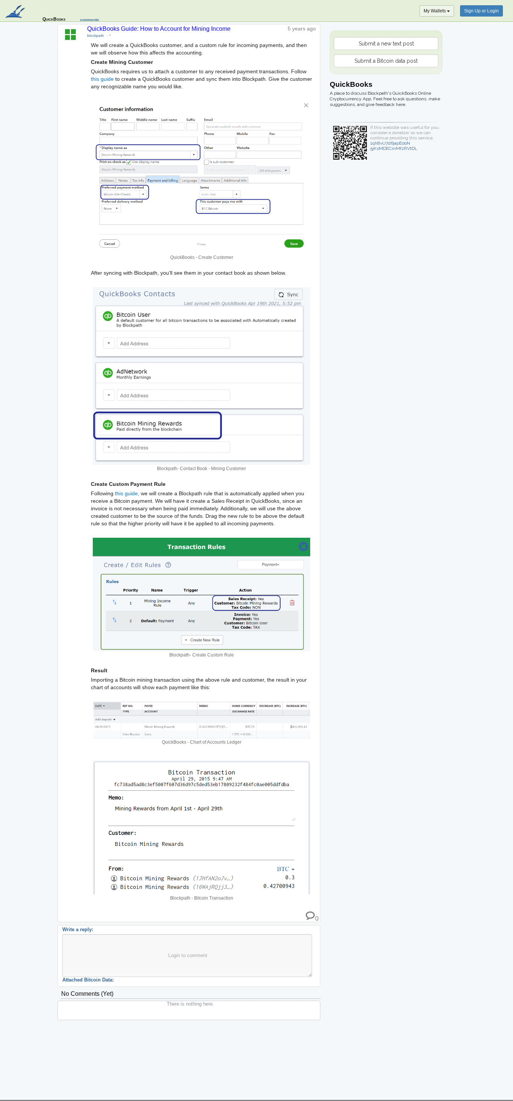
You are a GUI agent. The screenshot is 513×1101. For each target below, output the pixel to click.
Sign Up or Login (481, 11)
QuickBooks (53, 19)
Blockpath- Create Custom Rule (201, 655)
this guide (102, 79)
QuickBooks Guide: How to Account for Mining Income (159, 29)
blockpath (95, 35)
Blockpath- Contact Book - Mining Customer (201, 468)
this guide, (127, 493)
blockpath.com (16, 12)
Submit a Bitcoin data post (386, 61)
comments (89, 20)
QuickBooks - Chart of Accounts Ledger (201, 742)
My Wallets (435, 11)
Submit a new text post (386, 44)
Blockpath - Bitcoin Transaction (201, 898)
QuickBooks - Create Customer (201, 257)
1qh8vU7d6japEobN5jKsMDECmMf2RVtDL (393, 146)
